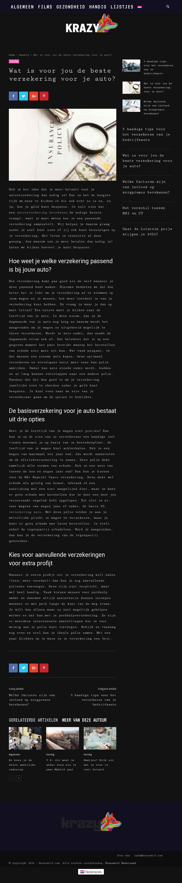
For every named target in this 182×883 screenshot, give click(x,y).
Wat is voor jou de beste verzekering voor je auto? (158, 87)
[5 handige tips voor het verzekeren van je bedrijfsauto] (131, 65)
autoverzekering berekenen (42, 212)
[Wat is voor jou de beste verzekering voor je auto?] (131, 88)
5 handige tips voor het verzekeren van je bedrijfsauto (93, 699)
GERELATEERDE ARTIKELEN (33, 720)
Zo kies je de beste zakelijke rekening (22, 764)
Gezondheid (70, 7)
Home (12, 54)
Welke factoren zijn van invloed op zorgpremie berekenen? (32, 699)
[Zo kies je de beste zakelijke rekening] (25, 738)
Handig (98, 7)
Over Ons (123, 855)
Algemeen (22, 7)
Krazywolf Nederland (120, 863)
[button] (167, 7)
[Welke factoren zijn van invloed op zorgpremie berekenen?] (131, 106)
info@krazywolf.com (148, 855)
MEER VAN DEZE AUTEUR (84, 720)
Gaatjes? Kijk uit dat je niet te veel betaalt (99, 764)
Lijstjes (122, 7)
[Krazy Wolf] (91, 26)
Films (45, 7)
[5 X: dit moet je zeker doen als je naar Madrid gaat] (62, 738)
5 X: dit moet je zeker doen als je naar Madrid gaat (61, 764)
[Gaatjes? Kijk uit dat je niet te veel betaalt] (100, 738)
